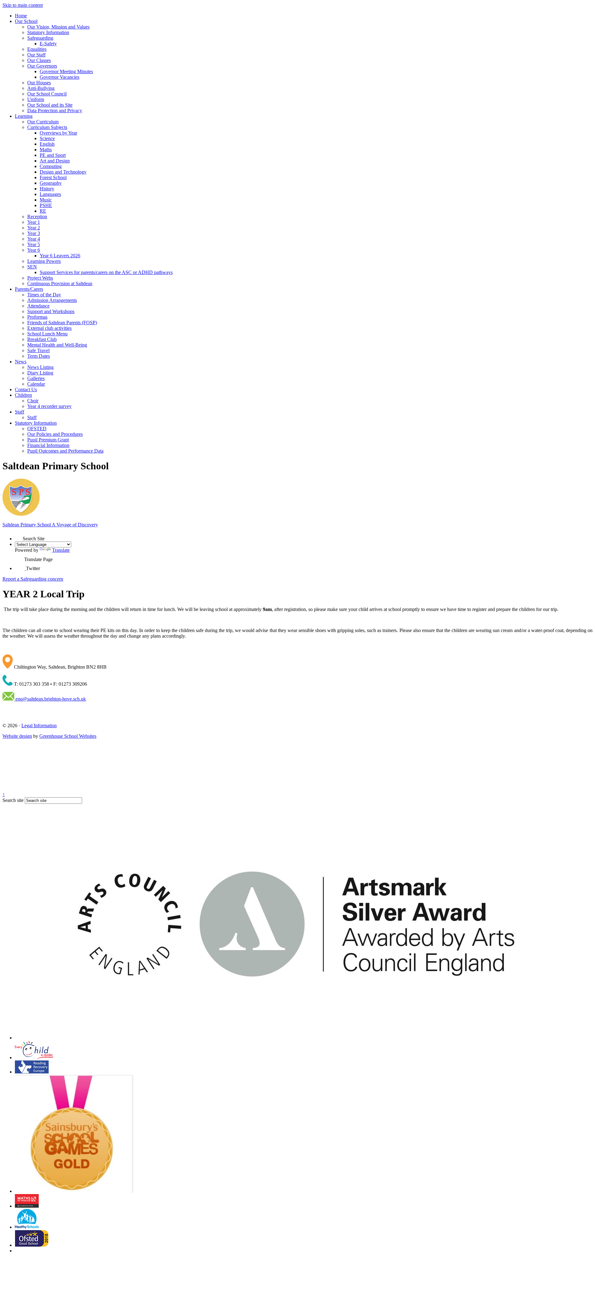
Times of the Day (44, 294)
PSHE (46, 205)
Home (21, 15)
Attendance (38, 305)
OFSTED (36, 428)
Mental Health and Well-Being (57, 344)
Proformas (37, 317)
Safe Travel (38, 350)
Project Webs (40, 278)
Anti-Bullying (41, 88)
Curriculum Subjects (47, 127)
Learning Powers (44, 261)
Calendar (36, 384)
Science (47, 138)
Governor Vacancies (59, 77)
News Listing (40, 367)
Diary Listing (40, 372)
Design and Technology (63, 172)
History (47, 188)
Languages (50, 194)
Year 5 (33, 244)
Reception (37, 216)
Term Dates (38, 356)
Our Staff (36, 54)
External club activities (49, 328)
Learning (24, 116)
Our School (26, 21)
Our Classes (39, 60)
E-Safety (48, 43)
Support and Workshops (50, 311)
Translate (61, 550)
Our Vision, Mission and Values (58, 26)
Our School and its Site (50, 105)
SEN (32, 266)
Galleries (36, 378)
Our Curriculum (43, 121)
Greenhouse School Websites (67, 736)
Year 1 (33, 222)
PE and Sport (53, 155)
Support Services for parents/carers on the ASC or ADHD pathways (106, 272)
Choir (32, 400)
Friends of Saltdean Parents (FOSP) (62, 322)
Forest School (53, 177)
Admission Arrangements (52, 300)
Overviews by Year (58, 132)
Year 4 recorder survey (49, 406)
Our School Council (47, 93)
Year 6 (33, 250)
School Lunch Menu (47, 333)
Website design (17, 736)
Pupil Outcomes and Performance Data (65, 451)
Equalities (36, 49)
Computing (51, 166)
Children (23, 395)
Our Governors (42, 66)
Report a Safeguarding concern (32, 579)
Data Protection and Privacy (54, 110)
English (47, 144)
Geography (51, 183)
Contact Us (26, 389)
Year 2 (33, 227)
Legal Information (39, 725)
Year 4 (33, 238)
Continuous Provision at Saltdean (59, 283)
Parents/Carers (29, 289)
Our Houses (39, 82)
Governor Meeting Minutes (66, 71)
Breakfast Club (42, 339)
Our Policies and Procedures (55, 434)
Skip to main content (22, 5)
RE (43, 211)
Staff (19, 411)
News (20, 361)
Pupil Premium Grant (48, 439)
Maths (46, 149)
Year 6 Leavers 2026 (60, 255)
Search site (13, 800)
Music (46, 199)
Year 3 (33, 233)
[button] (19, 536)
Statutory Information (48, 32)
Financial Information (48, 445)
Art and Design (55, 160)
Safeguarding (40, 38)
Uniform (35, 99)
